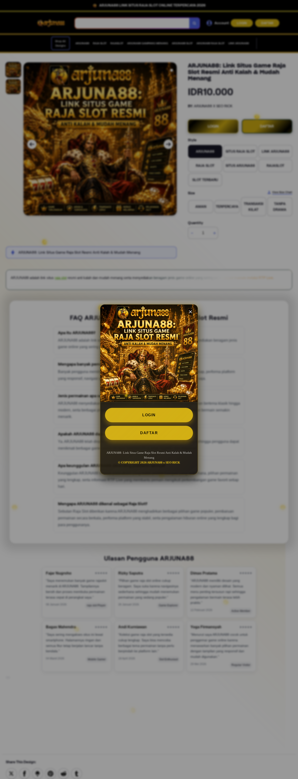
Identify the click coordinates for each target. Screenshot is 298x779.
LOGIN (149, 415)
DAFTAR (149, 433)
